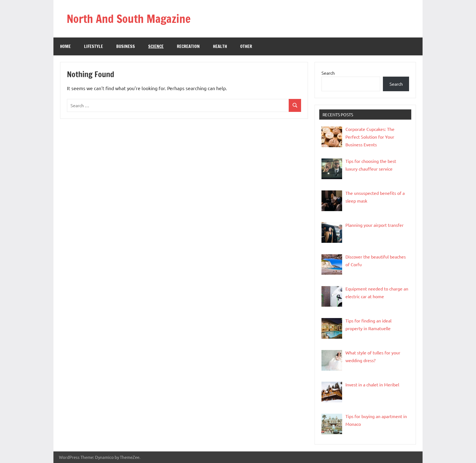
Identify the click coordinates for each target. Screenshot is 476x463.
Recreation (188, 46)
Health (220, 46)
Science (156, 46)
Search (328, 73)
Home (65, 46)
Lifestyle (93, 46)
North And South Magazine (129, 18)
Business (125, 46)
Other (246, 46)
